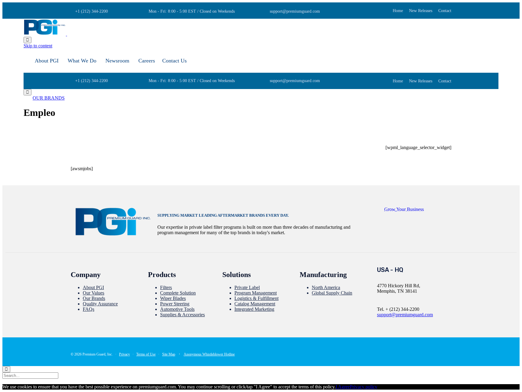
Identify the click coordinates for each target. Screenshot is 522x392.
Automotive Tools (177, 309)
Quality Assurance (100, 303)
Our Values (93, 292)
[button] (49, 98)
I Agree (343, 386)
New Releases (420, 11)
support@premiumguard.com (405, 314)
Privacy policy (363, 386)
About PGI (47, 61)
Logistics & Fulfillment (256, 298)
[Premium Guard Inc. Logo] (113, 235)
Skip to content (38, 45)
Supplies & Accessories (182, 314)
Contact (444, 11)
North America (326, 287)
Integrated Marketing (254, 309)
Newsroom (117, 61)
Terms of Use (146, 354)
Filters (166, 287)
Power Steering (174, 303)
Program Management (255, 292)
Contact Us (174, 61)
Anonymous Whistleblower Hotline (209, 354)
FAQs (88, 309)
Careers (146, 61)
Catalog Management (254, 303)
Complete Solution (178, 292)
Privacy (124, 354)
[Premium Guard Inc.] (66, 34)
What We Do (82, 61)
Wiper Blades (173, 298)
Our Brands (94, 298)
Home (398, 11)
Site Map (168, 354)
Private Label (247, 287)
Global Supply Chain (332, 292)
